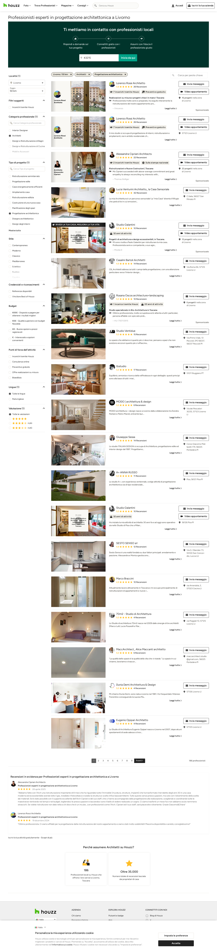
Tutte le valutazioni (21, 414)
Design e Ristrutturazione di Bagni (27, 141)
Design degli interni (21, 224)
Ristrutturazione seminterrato (26, 176)
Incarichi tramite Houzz (23, 107)
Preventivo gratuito (21, 367)
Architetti (16, 135)
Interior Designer (20, 130)
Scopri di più (46, 837)
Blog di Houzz (156, 915)
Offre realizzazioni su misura (25, 372)
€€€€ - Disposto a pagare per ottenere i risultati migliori (25, 314)
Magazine (66, 5)
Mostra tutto (15, 230)
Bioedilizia (16, 377)
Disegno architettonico (23, 218)
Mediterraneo (18, 261)
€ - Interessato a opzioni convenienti (23, 339)
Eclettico (16, 266)
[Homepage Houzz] (45, 911)
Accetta (176, 943)
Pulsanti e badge (116, 915)
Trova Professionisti (44, 5)
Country (16, 277)
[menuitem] (27, 5)
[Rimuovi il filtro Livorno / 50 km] (71, 74)
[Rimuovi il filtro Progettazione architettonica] (125, 74)
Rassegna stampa (80, 920)
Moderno (16, 250)
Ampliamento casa (21, 192)
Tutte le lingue (18, 393)
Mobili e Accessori (20, 151)
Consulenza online (20, 361)
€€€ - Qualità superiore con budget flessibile (28, 322)
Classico (16, 256)
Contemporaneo (20, 245)
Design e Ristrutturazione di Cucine (28, 146)
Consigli (81, 5)
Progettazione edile (21, 181)
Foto (26, 5)
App (110, 920)
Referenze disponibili (22, 291)
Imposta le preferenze (176, 935)
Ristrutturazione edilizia (23, 197)
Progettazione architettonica (25, 213)
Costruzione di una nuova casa (26, 203)
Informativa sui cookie (62, 944)
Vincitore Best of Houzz (23, 296)
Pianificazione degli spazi (23, 208)
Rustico (15, 272)
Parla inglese (18, 399)
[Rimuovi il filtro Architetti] (89, 74)
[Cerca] (95, 6)
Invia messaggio (195, 84)
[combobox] (116, 6)
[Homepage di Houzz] (11, 5)
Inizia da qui (128, 57)
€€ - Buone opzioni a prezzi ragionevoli (24, 330)
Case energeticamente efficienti (27, 187)
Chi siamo (76, 915)
